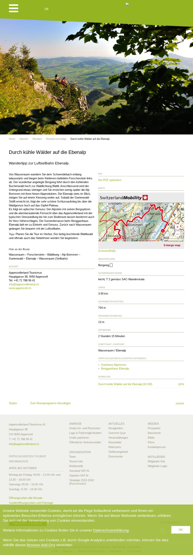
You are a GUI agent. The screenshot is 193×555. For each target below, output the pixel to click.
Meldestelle (76, 466)
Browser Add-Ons (41, 545)
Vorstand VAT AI (79, 470)
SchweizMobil (106, 250)
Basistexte (154, 432)
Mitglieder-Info (156, 461)
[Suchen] (66, 9)
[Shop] (75, 9)
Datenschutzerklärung (111, 530)
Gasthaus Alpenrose (113, 364)
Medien (153, 423)
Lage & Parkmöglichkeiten (85, 432)
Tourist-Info (76, 461)
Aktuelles (116, 423)
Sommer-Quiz (117, 432)
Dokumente (115, 456)
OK (181, 529)
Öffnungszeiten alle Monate (25, 497)
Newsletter (115, 442)
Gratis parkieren (79, 437)
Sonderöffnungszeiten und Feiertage (31, 502)
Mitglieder (156, 456)
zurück (180, 403)
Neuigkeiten (115, 428)
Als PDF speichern (109, 180)
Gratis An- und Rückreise (84, 428)
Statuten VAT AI (78, 475)
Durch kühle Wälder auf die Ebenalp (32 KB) (136, 384)
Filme (151, 442)
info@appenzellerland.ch (24, 284)
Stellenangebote (118, 451)
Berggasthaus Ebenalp (115, 368)
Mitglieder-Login (157, 466)
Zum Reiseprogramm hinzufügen (50, 403)
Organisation (80, 452)
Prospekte (154, 428)
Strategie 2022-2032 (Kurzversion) (81, 482)
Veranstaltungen (118, 437)
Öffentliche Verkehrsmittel (85, 442)
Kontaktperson (157, 447)
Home (12, 138)
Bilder (151, 437)
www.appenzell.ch (20, 288)
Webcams (114, 447)
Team (72, 456)
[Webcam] (56, 9)
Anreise (75, 423)
